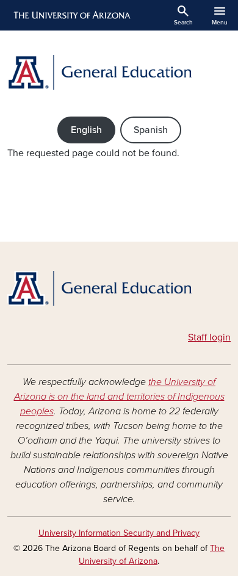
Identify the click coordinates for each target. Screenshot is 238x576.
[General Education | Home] (119, 72)
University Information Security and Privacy (119, 533)
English (86, 130)
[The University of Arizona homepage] (71, 15)
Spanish (151, 130)
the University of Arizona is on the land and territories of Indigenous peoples (119, 396)
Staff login (209, 337)
